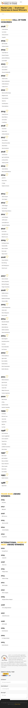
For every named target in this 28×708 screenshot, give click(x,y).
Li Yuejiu (3, 183)
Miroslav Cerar (4, 416)
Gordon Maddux (5, 529)
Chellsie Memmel (5, 83)
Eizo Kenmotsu (5, 295)
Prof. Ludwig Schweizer (6, 607)
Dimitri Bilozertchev (5, 341)
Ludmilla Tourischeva (6, 446)
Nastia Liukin (4, 131)
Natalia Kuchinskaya (6, 298)
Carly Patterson (5, 52)
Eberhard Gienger (5, 284)
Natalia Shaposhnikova (6, 210)
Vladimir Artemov (5, 293)
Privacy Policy (17, 704)
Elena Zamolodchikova (6, 171)
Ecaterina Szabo (5, 404)
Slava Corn (4, 564)
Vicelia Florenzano (5, 615)
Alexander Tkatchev (6, 225)
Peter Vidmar (4, 449)
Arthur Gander (4, 466)
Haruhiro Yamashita (6, 407)
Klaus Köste (4, 180)
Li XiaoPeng (4, 122)
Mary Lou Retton (5, 461)
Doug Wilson (4, 536)
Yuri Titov (3, 427)
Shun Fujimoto (4, 140)
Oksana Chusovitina (6, 143)
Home (3, 14)
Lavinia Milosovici (5, 222)
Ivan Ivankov (4, 119)
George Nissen (5, 551)
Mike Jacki (4, 509)
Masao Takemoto (5, 463)
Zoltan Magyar (5, 205)
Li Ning (3, 402)
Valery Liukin (4, 310)
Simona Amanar (5, 278)
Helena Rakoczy (5, 327)
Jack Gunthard (4, 458)
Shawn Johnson (5, 114)
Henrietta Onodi (5, 234)
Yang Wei (4, 37)
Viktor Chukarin (5, 248)
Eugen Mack (4, 421)
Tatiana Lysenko (5, 162)
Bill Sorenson (4, 516)
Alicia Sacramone (5, 148)
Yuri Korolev (4, 231)
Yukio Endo (4, 419)
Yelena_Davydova (5, 281)
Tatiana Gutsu (4, 78)
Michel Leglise (5, 585)
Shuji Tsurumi (4, 268)
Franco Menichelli (5, 346)
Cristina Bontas (5, 29)
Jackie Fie (3, 177)
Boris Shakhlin (4, 361)
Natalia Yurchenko (5, 185)
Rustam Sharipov (5, 55)
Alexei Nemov (4, 145)
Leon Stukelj (4, 471)
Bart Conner (4, 455)
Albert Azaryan (5, 196)
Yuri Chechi (4, 32)
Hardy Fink (4, 557)
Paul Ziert (4, 502)
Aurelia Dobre (4, 154)
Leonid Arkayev (5, 217)
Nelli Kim (3, 424)
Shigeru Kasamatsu (5, 286)
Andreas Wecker (5, 46)
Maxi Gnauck (4, 399)
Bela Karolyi (4, 469)
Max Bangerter (5, 338)
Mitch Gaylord (4, 66)
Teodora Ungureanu (6, 393)
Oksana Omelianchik (6, 72)
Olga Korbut (4, 485)
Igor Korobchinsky (5, 157)
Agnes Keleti (4, 358)
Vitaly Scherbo (4, 253)
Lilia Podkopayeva (5, 265)
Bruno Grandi (4, 385)
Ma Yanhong (4, 262)
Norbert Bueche (5, 645)
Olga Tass (4, 100)
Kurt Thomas (4, 349)
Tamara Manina (5, 98)
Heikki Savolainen (5, 329)
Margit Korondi (5, 95)
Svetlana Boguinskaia (6, 307)
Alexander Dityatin (5, 321)
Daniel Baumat (5, 630)
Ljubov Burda (4, 382)
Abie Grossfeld (5, 523)
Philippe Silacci (5, 571)
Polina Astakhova (5, 355)
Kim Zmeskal (4, 208)
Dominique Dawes (5, 243)
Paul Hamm (4, 128)
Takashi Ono (4, 441)
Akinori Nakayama (5, 312)
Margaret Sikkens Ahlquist (7, 599)
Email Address (4, 686)
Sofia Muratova (5, 103)
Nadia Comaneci (5, 478)
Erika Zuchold (4, 315)
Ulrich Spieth (4, 624)
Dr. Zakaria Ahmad (5, 638)
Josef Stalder (4, 60)
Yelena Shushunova (6, 332)
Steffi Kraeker (4, 219)
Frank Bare (4, 413)
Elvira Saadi (4, 251)
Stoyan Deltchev (5, 260)
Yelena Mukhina (5, 106)
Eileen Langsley (5, 592)
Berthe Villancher (5, 369)
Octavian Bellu (4, 245)
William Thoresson (5, 390)
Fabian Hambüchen (6, 81)
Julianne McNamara (6, 58)
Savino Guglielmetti (5, 436)
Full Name (3, 679)
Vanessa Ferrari (5, 34)
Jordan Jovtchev (5, 159)
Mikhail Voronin (5, 236)
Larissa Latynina (5, 438)
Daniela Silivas (4, 363)
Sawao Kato (4, 387)
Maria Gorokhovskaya (6, 92)
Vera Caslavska (5, 433)
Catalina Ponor (5, 86)
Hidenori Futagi (5, 578)
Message (3, 692)
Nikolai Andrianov (5, 379)
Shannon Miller (5, 301)
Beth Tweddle (4, 43)
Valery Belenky (5, 168)
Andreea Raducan (5, 134)
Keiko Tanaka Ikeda (6, 366)
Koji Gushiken (4, 69)
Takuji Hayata (4, 324)
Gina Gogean (4, 199)
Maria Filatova (4, 117)
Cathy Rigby (4, 444)
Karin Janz (4, 344)
